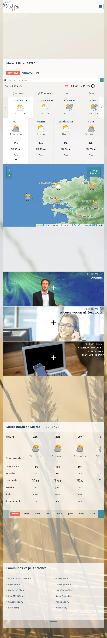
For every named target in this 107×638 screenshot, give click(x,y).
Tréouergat (63, 584)
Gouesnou (15, 602)
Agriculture (27, 73)
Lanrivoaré (16, 590)
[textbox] (55, 80)
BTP (37, 73)
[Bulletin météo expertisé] (53, 289)
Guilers (61, 578)
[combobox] (55, 80)
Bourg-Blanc (63, 596)
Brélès (61, 607)
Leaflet (42, 225)
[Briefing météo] (53, 324)
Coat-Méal (15, 596)
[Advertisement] (56, 35)
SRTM (94, 225)
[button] (57, 202)
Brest (13, 607)
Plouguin (62, 602)
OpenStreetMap (81, 225)
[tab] (15, 514)
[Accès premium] (53, 359)
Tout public (13, 73)
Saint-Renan (63, 590)
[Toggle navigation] (100, 6)
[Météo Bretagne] (11, 6)
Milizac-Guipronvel (19, 578)
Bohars (14, 584)
